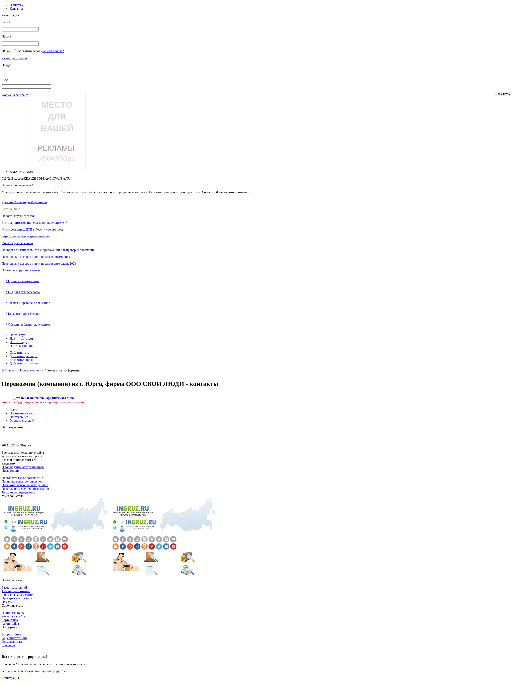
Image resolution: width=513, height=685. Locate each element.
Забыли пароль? (53, 51)
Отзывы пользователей (17, 185)
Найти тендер (19, 342)
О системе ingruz (13, 612)
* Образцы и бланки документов (28, 324)
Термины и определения (18, 492)
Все (13, 409)
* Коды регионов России (23, 313)
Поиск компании (31, 370)
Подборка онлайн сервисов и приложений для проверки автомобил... (49, 250)
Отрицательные (22, 420)
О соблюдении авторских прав (23, 467)
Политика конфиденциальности (23, 481)
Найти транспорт (21, 338)
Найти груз (17, 335)
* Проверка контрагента (22, 281)
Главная (10, 370)
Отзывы (7, 602)
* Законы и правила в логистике (28, 303)
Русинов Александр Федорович (24, 202)
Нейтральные (20, 417)
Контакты (16, 8)
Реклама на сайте (13, 616)
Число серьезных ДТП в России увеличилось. (33, 229)
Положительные (22, 413)
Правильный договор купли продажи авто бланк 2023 (39, 263)
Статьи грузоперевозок (17, 243)
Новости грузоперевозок (18, 216)
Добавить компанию (24, 363)
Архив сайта (10, 623)
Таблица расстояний (16, 591)
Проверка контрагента (17, 598)
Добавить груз (19, 352)
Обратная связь (12, 641)
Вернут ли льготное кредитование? (26, 236)
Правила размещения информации (25, 488)
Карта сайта (10, 620)
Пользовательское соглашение (22, 478)
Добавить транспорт (23, 356)
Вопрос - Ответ (12, 634)
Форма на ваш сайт (15, 95)
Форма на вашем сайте (17, 594)
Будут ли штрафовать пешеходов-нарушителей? (34, 222)
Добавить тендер (21, 359)
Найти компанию (21, 345)
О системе (17, 5)
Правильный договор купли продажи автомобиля (36, 256)
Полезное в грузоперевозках (21, 270)
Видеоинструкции (14, 638)
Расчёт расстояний (14, 58)
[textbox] (26, 72)
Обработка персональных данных (25, 485)
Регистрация (10, 15)
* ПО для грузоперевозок (23, 292)
